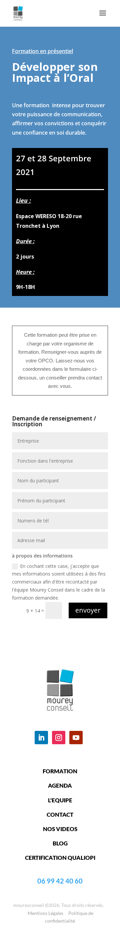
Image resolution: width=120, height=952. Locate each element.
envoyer (88, 610)
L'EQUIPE (60, 800)
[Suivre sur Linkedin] (41, 737)
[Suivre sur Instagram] (58, 737)
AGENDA (60, 785)
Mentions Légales (45, 913)
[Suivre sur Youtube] (76, 737)
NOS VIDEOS (60, 828)
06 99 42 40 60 (60, 881)
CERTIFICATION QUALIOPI (60, 857)
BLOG (60, 843)
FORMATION (60, 771)
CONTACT (60, 814)
